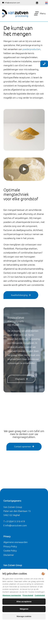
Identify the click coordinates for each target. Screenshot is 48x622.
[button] (40, 13)
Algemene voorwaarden (15, 542)
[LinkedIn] (37, 3)
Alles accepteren (24, 601)
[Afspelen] (24, 169)
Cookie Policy (10, 550)
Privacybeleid (28, 595)
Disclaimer (8, 555)
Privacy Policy (10, 546)
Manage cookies (24, 616)
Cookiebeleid (40, 595)
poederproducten (31, 49)
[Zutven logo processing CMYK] (15, 13)
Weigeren (24, 609)
